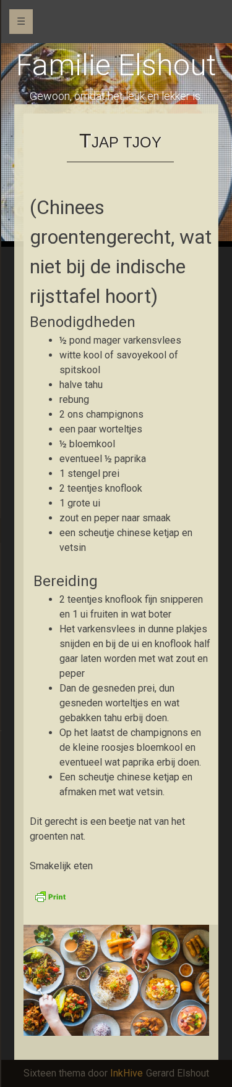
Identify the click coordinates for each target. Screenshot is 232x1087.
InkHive (126, 1073)
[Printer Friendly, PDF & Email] (50, 896)
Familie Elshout (116, 65)
